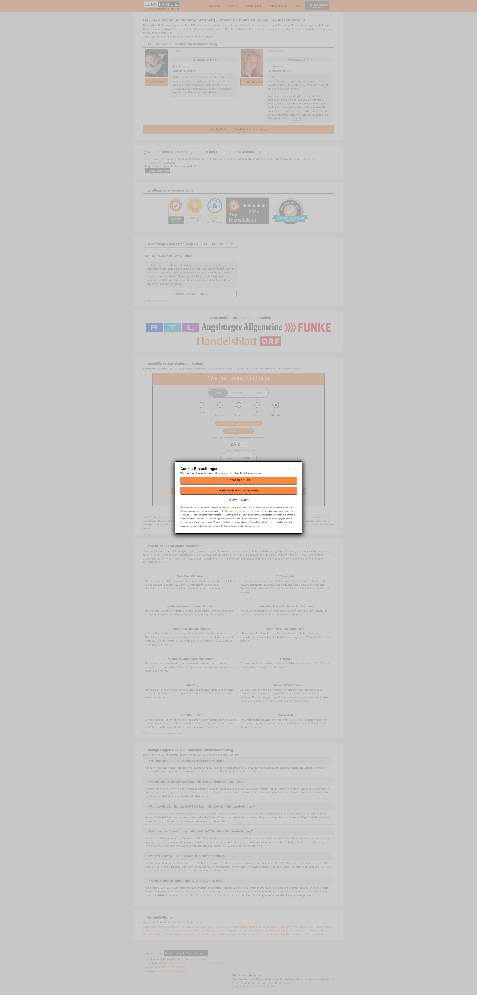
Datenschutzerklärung (235, 511)
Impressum (254, 526)
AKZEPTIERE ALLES (238, 480)
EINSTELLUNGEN (238, 500)
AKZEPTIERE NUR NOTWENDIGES (238, 490)
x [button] (296, 469)
